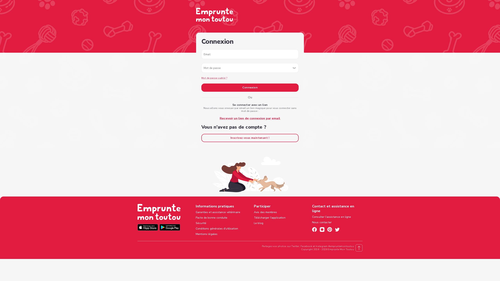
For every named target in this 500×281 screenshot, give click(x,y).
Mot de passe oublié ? (214, 78)
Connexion (250, 87)
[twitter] (337, 230)
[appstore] (148, 228)
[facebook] (314, 230)
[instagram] (322, 230)
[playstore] (170, 228)
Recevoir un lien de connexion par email (250, 118)
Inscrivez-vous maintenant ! (250, 138)
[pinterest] (329, 230)
